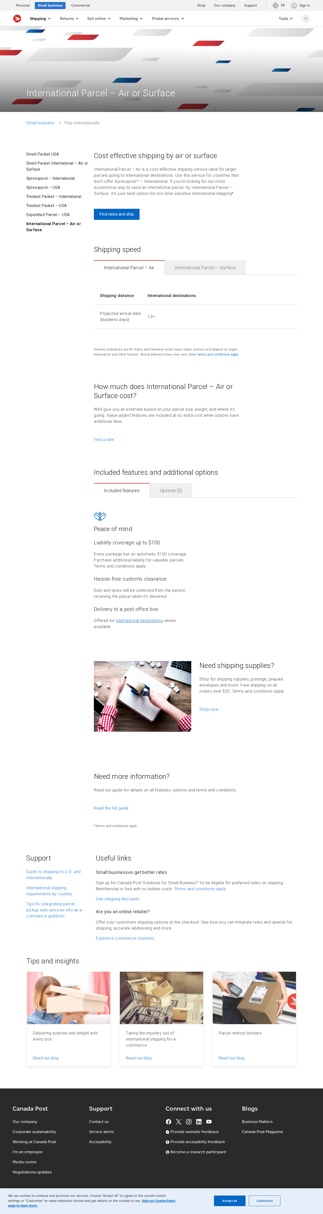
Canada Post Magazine (262, 1131)
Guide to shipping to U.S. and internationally (53, 874)
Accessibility (100, 1141)
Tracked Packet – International (53, 196)
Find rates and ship (116, 214)
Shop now (208, 709)
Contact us (99, 1121)
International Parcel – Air (129, 267)
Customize (264, 1201)
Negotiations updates (32, 1172)
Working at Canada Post (34, 1141)
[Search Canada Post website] (305, 18)
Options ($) (171, 490)
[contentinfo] (195, 305)
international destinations (139, 620)
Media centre (25, 1162)
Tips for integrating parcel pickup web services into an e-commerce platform (55, 910)
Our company (25, 1121)
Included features (122, 490)
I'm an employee (28, 1151)
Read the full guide (111, 808)
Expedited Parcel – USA (48, 214)
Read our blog (46, 1058)
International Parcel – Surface (205, 267)
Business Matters (257, 1121)
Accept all (229, 1201)
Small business (40, 123)
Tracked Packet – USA (46, 205)
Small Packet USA (42, 154)
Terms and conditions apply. (200, 888)
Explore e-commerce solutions (125, 938)
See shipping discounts (117, 899)
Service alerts (101, 1131)
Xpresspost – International (50, 178)
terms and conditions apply (217, 354)
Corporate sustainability (34, 1131)
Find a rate (104, 439)
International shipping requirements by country (49, 890)
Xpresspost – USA (43, 187)
